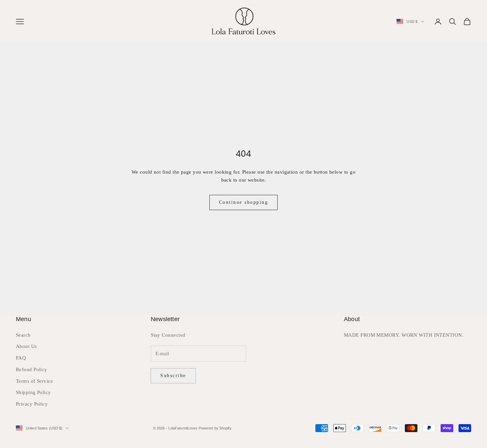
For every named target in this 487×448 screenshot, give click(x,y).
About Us (26, 346)
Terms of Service (34, 381)
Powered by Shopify (215, 428)
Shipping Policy (33, 392)
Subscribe (173, 375)
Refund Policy (31, 369)
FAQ (21, 358)
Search (23, 335)
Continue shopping (243, 202)
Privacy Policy (32, 404)
